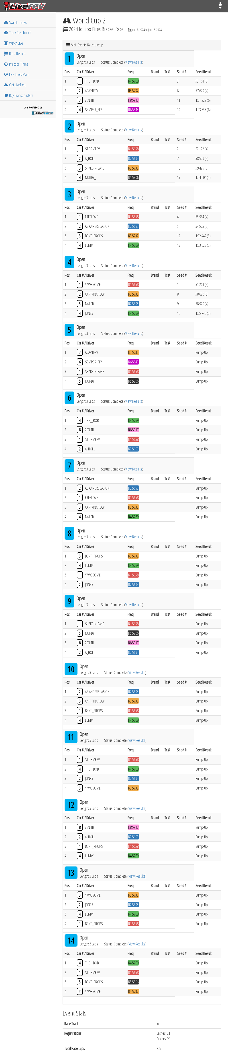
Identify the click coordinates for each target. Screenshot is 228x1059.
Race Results (17, 53)
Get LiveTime (17, 84)
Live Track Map (18, 74)
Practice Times (18, 64)
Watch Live (15, 43)
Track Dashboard (19, 32)
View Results (133, 62)
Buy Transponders (20, 95)
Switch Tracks (17, 22)
